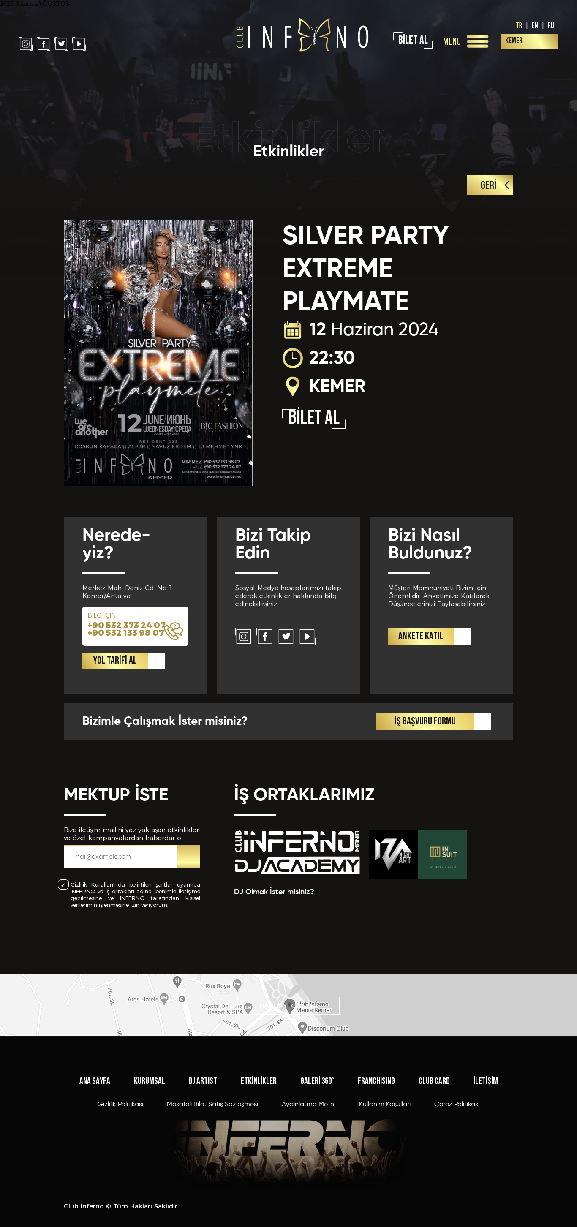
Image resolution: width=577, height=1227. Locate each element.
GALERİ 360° (317, 1081)
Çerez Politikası (456, 1104)
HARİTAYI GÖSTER (288, 1005)
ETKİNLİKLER (259, 1081)
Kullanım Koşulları (385, 1104)
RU (551, 25)
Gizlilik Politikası (120, 1104)
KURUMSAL (149, 1081)
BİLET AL (413, 40)
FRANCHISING (376, 1081)
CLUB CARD (434, 1081)
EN (535, 25)
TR (519, 25)
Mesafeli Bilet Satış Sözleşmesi (212, 1104)
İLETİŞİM (486, 1081)
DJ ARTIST (203, 1081)
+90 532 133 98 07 (125, 633)
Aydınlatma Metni (308, 1104)
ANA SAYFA (94, 1081)
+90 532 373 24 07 (126, 625)
